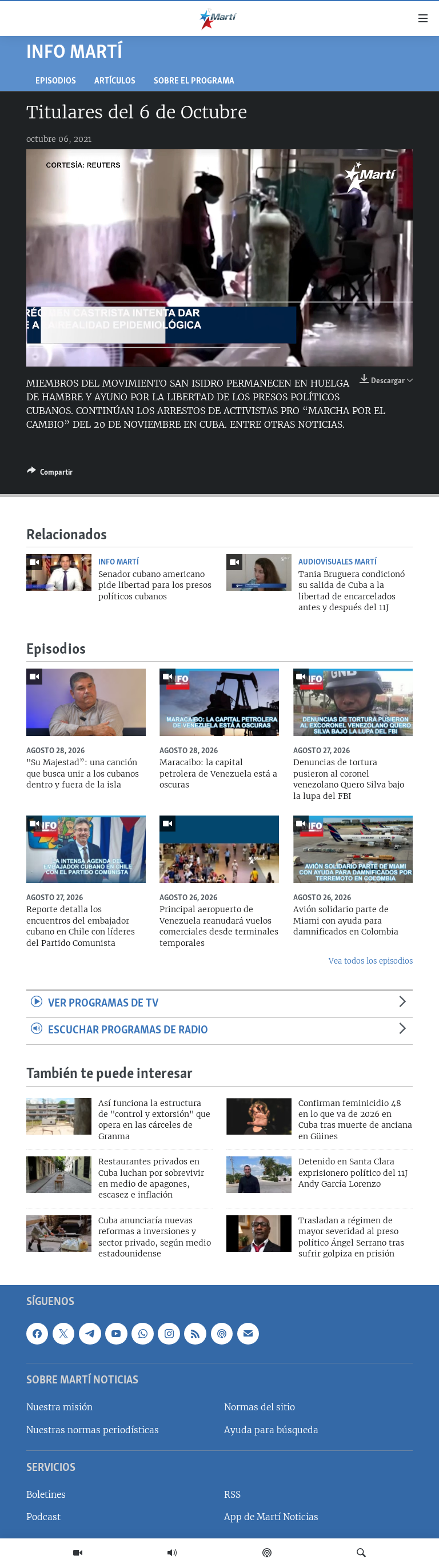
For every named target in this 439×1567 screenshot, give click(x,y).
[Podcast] (267, 1552)
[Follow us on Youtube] (116, 1333)
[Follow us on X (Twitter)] (63, 1333)
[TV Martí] (78, 1552)
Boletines (46, 1494)
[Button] (50, 474)
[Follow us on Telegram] (90, 1333)
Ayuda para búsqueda (271, 1429)
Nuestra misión (59, 1407)
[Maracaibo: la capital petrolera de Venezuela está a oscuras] (219, 702)
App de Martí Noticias (271, 1517)
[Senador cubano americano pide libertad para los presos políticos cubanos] (58, 572)
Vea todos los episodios (371, 961)
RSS (232, 1494)
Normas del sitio (259, 1407)
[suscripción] (248, 1333)
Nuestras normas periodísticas (92, 1429)
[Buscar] (361, 1552)
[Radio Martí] (172, 1552)
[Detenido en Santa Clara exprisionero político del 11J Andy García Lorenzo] (259, 1174)
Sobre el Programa (194, 81)
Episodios (55, 81)
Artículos (114, 81)
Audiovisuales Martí (337, 562)
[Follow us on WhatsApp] (142, 1333)
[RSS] (195, 1333)
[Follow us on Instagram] (168, 1333)
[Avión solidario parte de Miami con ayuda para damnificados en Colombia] (353, 849)
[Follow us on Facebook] (37, 1333)
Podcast (43, 1517)
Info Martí (118, 562)
